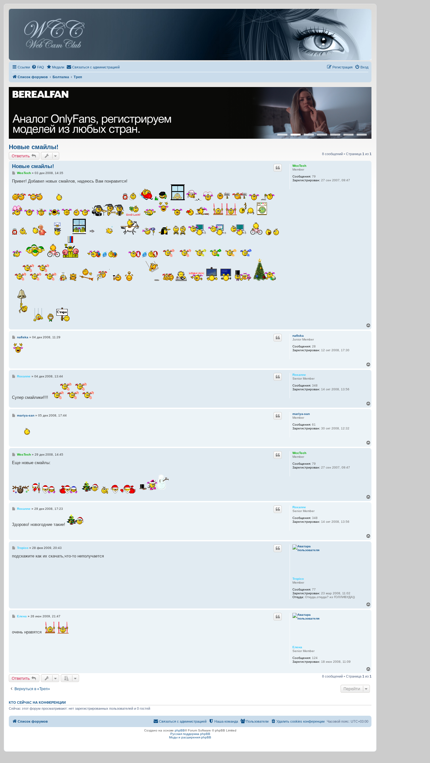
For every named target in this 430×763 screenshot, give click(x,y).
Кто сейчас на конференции (37, 702)
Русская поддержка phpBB (190, 734)
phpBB (180, 730)
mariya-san (301, 414)
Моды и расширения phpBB (190, 737)
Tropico (298, 578)
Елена (297, 647)
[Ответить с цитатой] (278, 168)
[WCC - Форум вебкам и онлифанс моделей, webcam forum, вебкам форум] (190, 34)
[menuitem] (37, 67)
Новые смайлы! (34, 146)
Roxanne (299, 374)
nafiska (298, 335)
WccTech (299, 165)
